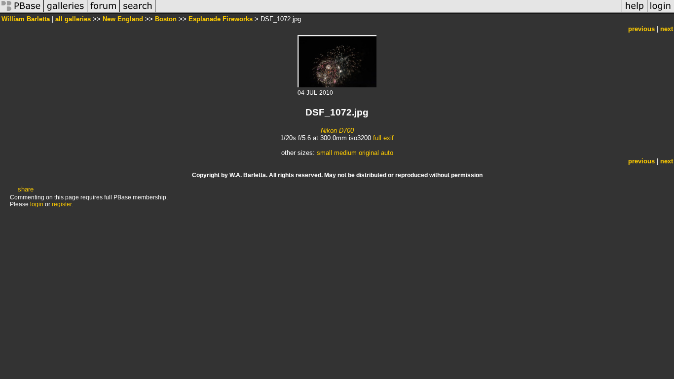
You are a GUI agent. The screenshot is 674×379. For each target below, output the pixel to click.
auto (387, 152)
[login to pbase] (660, 11)
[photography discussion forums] (103, 11)
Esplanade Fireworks (220, 19)
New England (123, 19)
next (666, 29)
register (62, 204)
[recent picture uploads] (65, 11)
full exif (383, 138)
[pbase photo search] (137, 11)
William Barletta (25, 19)
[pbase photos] (22, 11)
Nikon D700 (337, 130)
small (324, 152)
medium (345, 152)
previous (641, 29)
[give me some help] (634, 11)
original (369, 152)
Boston (166, 19)
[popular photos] (388, 11)
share (26, 189)
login (36, 204)
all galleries (73, 19)
